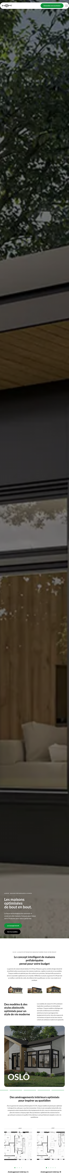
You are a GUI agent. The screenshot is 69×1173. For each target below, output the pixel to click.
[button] (66, 5)
